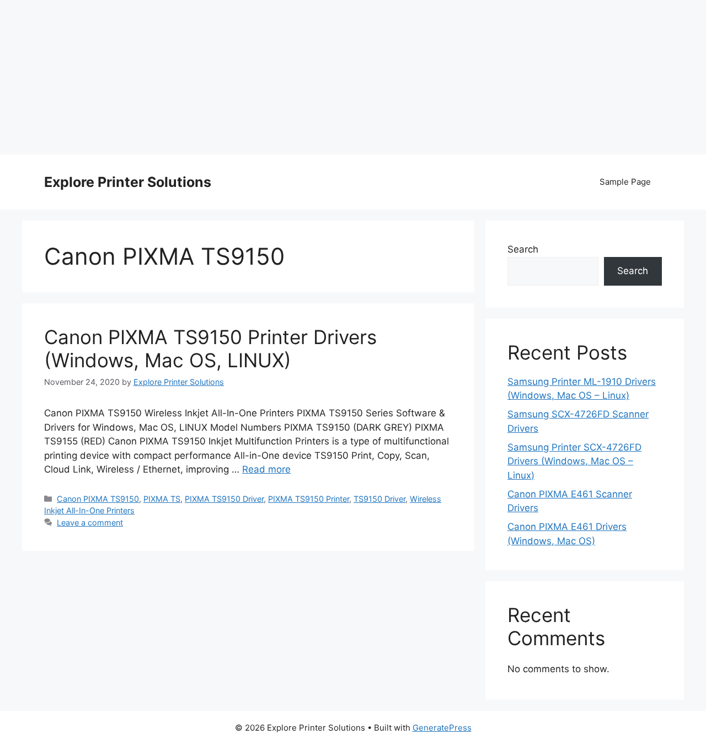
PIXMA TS (161, 498)
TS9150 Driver (379, 498)
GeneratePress (442, 727)
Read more (266, 469)
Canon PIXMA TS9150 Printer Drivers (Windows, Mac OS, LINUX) (210, 348)
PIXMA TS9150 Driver (224, 498)
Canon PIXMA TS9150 (98, 498)
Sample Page (625, 181)
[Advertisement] (353, 77)
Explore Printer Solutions (127, 182)
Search (522, 249)
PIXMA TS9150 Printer (308, 498)
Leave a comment (90, 522)
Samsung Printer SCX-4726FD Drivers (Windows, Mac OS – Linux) (574, 461)
